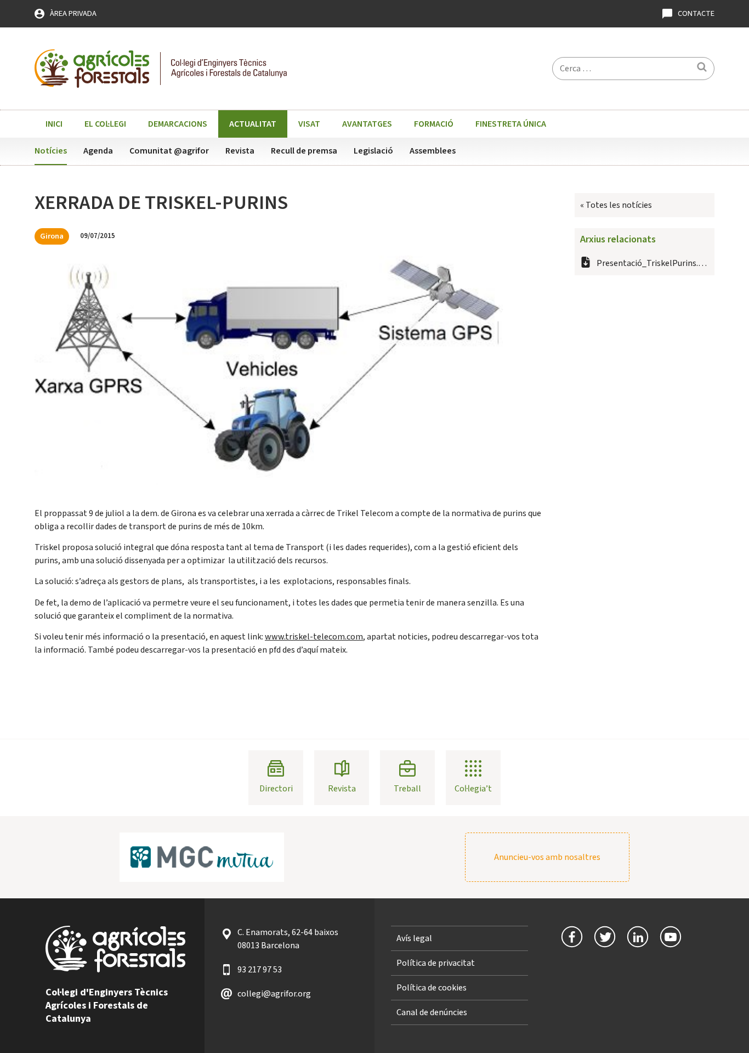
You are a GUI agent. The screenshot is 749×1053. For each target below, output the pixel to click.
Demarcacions (177, 124)
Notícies (51, 151)
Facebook (572, 937)
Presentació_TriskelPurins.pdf (653, 263)
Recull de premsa (304, 151)
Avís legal (414, 938)
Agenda (98, 151)
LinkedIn (638, 937)
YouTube (671, 937)
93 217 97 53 (259, 970)
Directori (276, 789)
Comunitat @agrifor (169, 151)
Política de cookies (431, 988)
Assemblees (433, 151)
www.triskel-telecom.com (314, 637)
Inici (54, 124)
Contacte (696, 13)
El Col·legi (105, 124)
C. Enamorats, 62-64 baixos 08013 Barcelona (287, 939)
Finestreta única (510, 124)
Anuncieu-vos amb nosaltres (547, 857)
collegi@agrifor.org (274, 994)
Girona (52, 236)
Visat (309, 124)
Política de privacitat (435, 963)
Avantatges (367, 124)
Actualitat (252, 124)
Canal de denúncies (431, 1012)
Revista (239, 151)
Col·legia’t (473, 789)
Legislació (373, 151)
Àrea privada (73, 13)
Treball (407, 789)
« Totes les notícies (616, 205)
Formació (433, 124)
